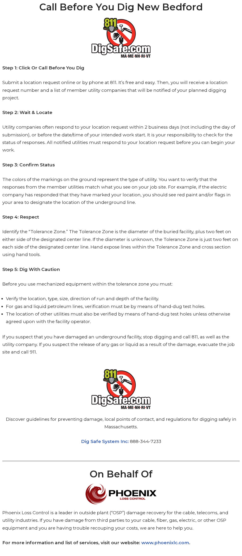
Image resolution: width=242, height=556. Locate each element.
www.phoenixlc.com (165, 542)
